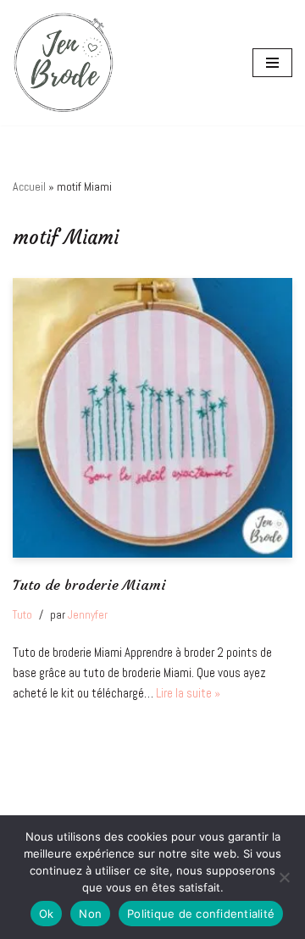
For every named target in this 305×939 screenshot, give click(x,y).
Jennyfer (88, 615)
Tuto (22, 615)
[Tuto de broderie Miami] (152, 418)
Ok (46, 913)
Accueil (29, 186)
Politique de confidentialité (200, 913)
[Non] (283, 877)
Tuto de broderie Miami (89, 585)
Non (90, 913)
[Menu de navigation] (272, 62)
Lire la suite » (188, 693)
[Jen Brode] (63, 63)
